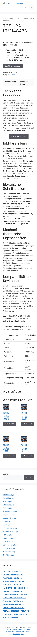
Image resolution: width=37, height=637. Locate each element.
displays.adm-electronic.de (16, 629)
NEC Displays (8, 535)
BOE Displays (8, 501)
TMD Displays (8, 555)
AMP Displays (8, 495)
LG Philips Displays (10, 528)
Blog (22, 634)
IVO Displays (8, 522)
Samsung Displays (10, 545)
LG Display (7, 525)
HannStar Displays (10, 512)
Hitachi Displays (9, 515)
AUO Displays (8, 498)
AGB (28, 629)
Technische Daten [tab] (25, 83)
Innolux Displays (9, 518)
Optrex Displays (9, 538)
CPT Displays (8, 508)
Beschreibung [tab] (10, 82)
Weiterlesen (9, 424)
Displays (11, 18)
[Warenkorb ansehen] (26, 7)
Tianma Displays (9, 552)
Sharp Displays (9, 548)
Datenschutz (19, 632)
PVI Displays (8, 542)
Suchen (6, 474)
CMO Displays (8, 505)
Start (5, 18)
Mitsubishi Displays (10, 532)
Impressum (10, 632)
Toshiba (18, 18)
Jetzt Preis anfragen (13, 66)
